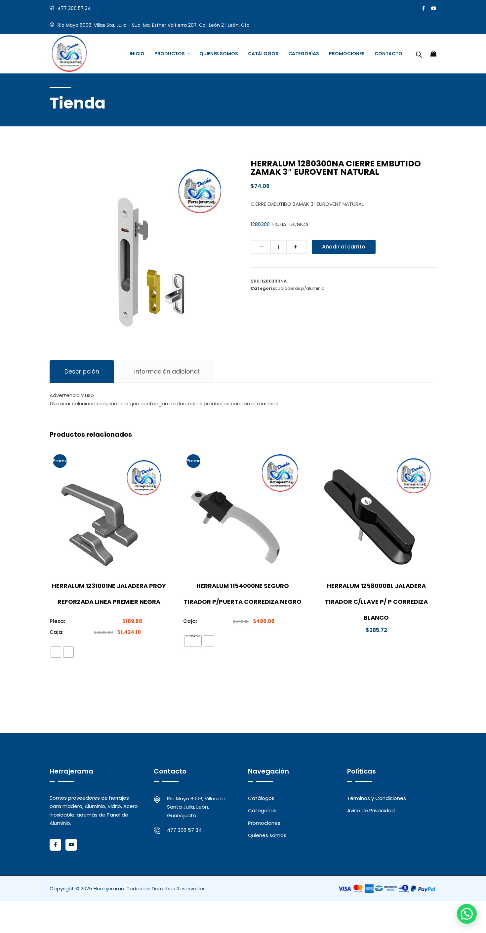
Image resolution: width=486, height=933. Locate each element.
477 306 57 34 (74, 8)
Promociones (264, 823)
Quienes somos (267, 835)
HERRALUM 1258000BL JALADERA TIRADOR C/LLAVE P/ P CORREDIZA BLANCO (376, 602)
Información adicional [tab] (166, 371)
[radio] (56, 652)
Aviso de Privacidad (371, 810)
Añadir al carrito (343, 246)
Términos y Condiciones (376, 798)
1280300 (260, 224)
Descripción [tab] (81, 371)
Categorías (262, 810)
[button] (467, 914)
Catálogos (261, 798)
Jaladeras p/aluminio (301, 288)
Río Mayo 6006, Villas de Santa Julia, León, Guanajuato (196, 807)
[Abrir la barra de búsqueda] (419, 53)
